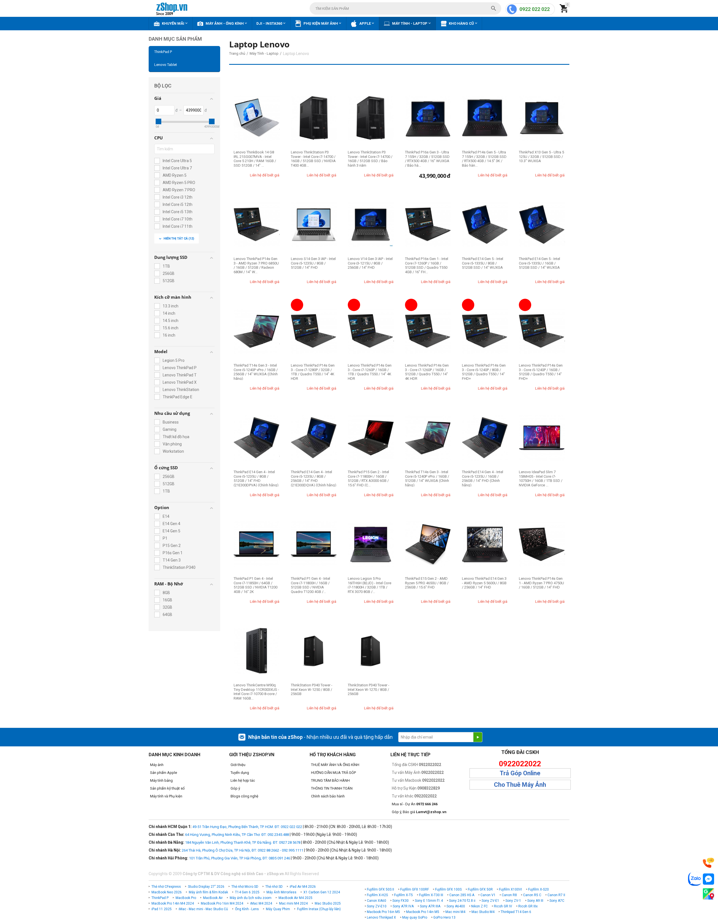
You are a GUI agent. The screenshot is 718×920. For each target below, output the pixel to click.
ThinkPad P (163, 52)
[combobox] (405, 8)
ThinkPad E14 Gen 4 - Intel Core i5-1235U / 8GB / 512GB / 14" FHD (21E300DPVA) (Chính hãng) (256, 478)
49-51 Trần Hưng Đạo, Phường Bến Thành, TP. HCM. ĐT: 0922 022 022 (247, 827)
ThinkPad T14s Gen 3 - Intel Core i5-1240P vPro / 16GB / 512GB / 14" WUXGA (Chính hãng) (427, 478)
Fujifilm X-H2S (377, 895)
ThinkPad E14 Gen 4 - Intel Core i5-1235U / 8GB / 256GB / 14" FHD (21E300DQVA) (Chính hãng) (313, 478)
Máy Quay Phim (278, 909)
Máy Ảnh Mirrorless (281, 892)
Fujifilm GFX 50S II (380, 889)
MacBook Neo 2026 (166, 892)
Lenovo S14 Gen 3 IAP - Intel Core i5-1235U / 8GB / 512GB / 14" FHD (313, 263)
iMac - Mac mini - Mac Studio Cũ (203, 909)
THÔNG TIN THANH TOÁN (332, 788)
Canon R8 (509, 895)
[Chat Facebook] (708, 879)
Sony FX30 (400, 901)
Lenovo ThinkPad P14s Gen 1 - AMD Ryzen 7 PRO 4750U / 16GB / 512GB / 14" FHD (541, 582)
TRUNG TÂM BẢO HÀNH (330, 780)
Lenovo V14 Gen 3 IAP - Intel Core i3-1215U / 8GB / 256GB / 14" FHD (370, 263)
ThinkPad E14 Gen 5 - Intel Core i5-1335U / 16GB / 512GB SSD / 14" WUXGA (539, 263)
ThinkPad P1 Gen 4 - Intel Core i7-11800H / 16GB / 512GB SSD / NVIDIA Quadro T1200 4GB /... (310, 585)
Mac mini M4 (455, 912)
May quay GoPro (414, 917)
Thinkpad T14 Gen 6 (516, 912)
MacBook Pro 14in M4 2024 (172, 903)
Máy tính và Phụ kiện (166, 796)
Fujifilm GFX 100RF (414, 889)
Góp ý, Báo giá (419, 812)
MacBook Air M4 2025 (295, 898)
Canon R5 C (532, 895)
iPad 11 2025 (161, 909)
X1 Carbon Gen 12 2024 (321, 892)
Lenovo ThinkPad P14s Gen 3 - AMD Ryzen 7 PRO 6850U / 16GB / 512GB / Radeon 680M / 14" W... (256, 265)
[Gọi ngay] (708, 863)
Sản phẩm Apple (163, 773)
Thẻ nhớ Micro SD (244, 887)
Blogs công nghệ (244, 796)
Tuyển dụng (240, 773)
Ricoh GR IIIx (528, 906)
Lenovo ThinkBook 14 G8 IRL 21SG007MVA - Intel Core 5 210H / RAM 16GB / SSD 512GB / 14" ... (255, 158)
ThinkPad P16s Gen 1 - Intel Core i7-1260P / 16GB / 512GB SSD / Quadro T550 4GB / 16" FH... (426, 265)
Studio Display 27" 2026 (206, 887)
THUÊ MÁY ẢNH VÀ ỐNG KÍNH (335, 765)
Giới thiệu (238, 765)
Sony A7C (556, 901)
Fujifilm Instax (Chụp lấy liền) (319, 909)
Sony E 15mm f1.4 (429, 901)
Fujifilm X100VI (510, 889)
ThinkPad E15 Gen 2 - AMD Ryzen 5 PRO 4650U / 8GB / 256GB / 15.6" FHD (426, 582)
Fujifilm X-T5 (403, 895)
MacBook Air (213, 898)
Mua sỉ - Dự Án (415, 804)
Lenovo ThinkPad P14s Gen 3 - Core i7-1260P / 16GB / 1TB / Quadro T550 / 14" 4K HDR (370, 372)
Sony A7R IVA (403, 906)
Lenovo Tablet (165, 65)
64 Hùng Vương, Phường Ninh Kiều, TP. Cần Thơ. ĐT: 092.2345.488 (237, 834)
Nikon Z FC (479, 906)
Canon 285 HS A (461, 895)
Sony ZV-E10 (376, 906)
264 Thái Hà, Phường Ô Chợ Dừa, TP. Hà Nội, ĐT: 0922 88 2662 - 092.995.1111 (242, 850)
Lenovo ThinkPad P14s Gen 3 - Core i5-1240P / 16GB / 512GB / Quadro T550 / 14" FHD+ (541, 372)
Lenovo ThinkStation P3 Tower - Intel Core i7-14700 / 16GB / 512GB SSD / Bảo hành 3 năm (370, 158)
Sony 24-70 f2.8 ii (462, 901)
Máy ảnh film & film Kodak (208, 892)
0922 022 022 (534, 9)
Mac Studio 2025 (328, 903)
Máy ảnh (157, 765)
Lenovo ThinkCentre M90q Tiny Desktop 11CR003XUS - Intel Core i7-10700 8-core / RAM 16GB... (256, 691)
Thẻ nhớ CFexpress (166, 887)
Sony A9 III (535, 901)
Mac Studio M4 (482, 912)
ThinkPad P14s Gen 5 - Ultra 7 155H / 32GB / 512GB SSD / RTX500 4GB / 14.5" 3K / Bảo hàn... (484, 158)
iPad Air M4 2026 (303, 887)
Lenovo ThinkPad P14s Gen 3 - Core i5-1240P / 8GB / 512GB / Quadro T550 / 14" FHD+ (484, 372)
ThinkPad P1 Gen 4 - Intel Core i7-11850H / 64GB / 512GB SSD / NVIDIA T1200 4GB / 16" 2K (255, 585)
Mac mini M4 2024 (293, 903)
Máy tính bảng (161, 780)
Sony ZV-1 (513, 901)
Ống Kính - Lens (247, 909)
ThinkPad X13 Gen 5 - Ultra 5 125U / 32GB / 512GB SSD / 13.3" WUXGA (541, 156)
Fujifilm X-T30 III (431, 895)
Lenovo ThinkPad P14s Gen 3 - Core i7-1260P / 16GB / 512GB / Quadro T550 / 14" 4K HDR (427, 372)
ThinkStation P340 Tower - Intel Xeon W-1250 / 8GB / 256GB (311, 689)
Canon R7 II (556, 895)
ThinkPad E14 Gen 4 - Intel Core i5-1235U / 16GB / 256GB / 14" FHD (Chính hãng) (482, 478)
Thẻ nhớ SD (274, 887)
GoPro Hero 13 (444, 917)
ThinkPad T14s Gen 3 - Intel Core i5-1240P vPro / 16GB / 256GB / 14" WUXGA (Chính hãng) (256, 372)
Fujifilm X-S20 (538, 889)
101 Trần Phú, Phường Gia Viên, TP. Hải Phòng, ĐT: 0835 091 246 (239, 858)
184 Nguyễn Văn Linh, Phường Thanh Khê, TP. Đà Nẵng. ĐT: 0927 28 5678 (242, 842)
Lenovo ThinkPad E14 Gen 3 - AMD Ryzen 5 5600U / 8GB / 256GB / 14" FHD (484, 582)
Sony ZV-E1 (490, 901)
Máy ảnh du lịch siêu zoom (250, 898)
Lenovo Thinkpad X (381, 917)
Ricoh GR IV (503, 906)
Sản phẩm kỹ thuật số (167, 788)
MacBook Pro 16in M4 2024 (222, 903)
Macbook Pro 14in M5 (422, 912)
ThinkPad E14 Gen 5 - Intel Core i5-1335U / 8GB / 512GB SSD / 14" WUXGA (482, 263)
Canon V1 (488, 895)
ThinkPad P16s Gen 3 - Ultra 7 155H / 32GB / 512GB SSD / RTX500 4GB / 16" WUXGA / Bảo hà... (427, 158)
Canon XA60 (376, 901)
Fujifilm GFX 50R (480, 889)
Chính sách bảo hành (328, 796)
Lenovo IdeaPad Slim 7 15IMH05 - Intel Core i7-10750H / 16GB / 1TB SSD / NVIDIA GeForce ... (540, 478)
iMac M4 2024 (261, 903)
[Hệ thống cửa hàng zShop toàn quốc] (708, 894)
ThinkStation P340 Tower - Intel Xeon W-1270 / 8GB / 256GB (368, 689)
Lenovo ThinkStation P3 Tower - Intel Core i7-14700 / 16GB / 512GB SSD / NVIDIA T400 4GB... (313, 158)
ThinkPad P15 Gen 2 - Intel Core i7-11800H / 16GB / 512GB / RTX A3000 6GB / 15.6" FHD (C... (368, 478)
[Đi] (477, 737)
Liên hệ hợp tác (243, 780)
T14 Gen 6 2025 (247, 892)
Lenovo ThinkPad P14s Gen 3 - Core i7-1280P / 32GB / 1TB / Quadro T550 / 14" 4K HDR (313, 372)
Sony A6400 (456, 906)
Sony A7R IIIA (430, 906)
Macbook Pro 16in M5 (383, 912)
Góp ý (235, 788)
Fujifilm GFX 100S (448, 889)
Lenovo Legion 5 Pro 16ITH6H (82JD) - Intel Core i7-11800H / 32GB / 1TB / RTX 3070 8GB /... (369, 585)
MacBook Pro (186, 898)
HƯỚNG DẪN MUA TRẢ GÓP (333, 773)
